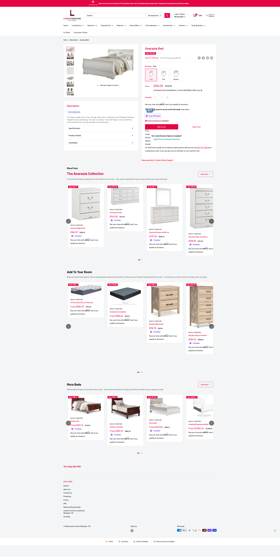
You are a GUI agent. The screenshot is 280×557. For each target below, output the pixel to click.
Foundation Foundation (118, 312)
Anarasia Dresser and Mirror (159, 232)
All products (74, 40)
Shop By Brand (197, 25)
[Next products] (211, 221)
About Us (66, 489)
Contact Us (67, 493)
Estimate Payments (172, 139)
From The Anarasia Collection (170, 58)
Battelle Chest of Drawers (197, 335)
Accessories (168, 25)
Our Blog (66, 516)
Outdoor (182, 25)
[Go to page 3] (141, 372)
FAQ (64, 503)
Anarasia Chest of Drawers (198, 237)
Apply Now (158, 139)
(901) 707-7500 (202, 147)
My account (179, 16)
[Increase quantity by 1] (167, 97)
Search (66, 486)
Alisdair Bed (74, 421)
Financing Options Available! (158, 121)
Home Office (134, 25)
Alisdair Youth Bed (116, 427)
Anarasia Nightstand (77, 228)
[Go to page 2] (140, 259)
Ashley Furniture (152, 58)
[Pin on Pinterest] (203, 57)
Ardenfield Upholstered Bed (198, 424)
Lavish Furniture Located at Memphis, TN (74, 511)
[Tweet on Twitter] (207, 57)
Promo (65, 500)
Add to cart (161, 127)
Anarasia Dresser (116, 212)
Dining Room (106, 25)
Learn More (185, 109)
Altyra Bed (153, 423)
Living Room (76, 25)
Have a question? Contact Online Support (157, 160)
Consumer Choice (80, 32)
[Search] (167, 15)
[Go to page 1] (139, 259)
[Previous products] (68, 221)
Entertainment (151, 25)
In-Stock (66, 32)
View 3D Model (154, 116)
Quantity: (148, 97)
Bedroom (91, 25)
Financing (67, 496)
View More (204, 174)
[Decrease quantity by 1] (156, 97)
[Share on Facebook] (199, 57)
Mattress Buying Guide (72, 507)
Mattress (120, 25)
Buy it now (197, 127)
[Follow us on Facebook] (132, 530)
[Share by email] (211, 57)
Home (65, 25)
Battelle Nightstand (156, 324)
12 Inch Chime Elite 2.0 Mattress (81, 302)
